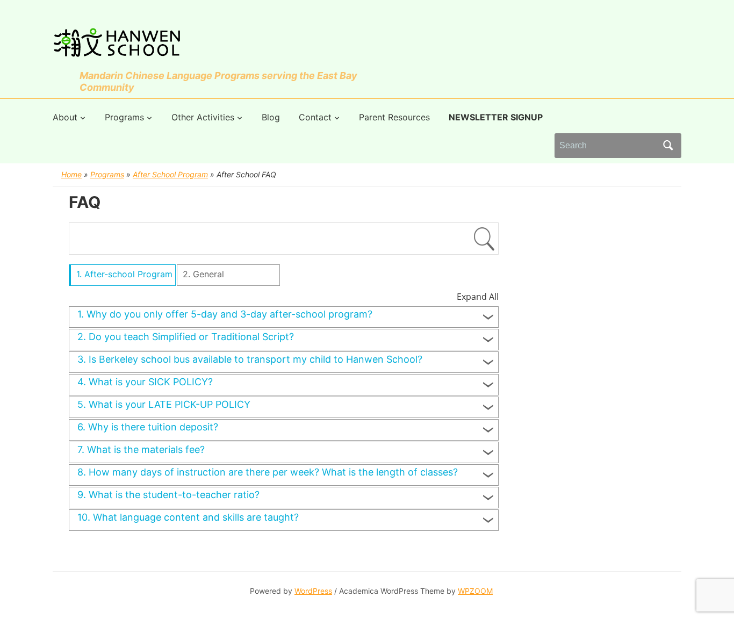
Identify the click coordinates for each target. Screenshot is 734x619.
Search (668, 145)
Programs (124, 117)
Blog (271, 117)
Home (71, 174)
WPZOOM (475, 590)
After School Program (170, 174)
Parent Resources (394, 117)
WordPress (313, 590)
